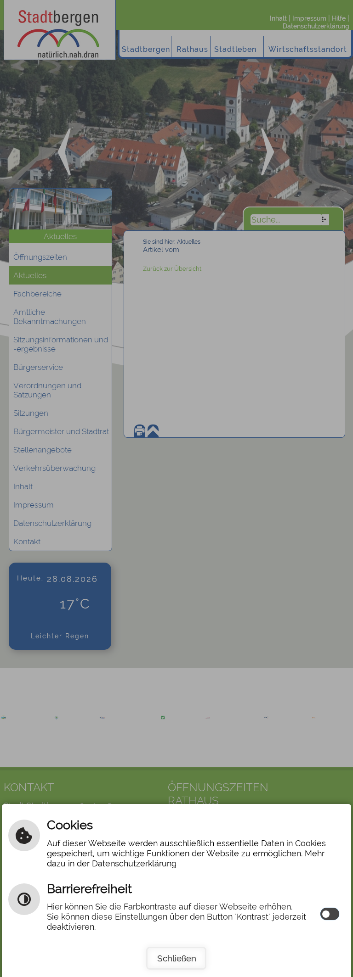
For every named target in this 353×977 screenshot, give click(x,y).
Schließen (176, 958)
